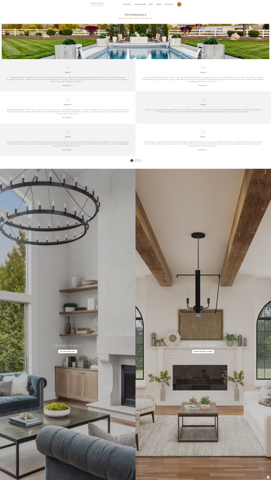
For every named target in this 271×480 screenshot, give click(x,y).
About (151, 4)
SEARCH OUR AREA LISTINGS (203, 351)
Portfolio (127, 4)
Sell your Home (140, 4)
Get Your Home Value (68, 351)
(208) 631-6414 (169, 4)
